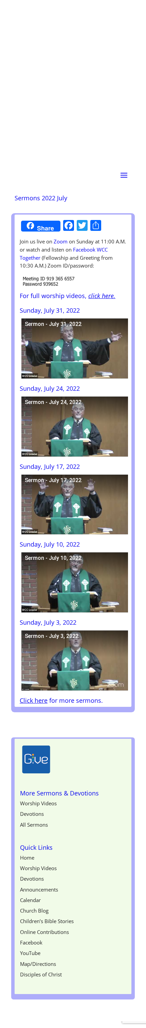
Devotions (32, 813)
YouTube (30, 953)
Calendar (30, 900)
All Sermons (34, 824)
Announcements (39, 889)
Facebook (31, 942)
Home (27, 857)
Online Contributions (44, 932)
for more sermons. (61, 700)
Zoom (61, 241)
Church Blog (34, 910)
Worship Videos (38, 803)
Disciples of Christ (41, 974)
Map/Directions (38, 963)
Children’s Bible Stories (47, 921)
